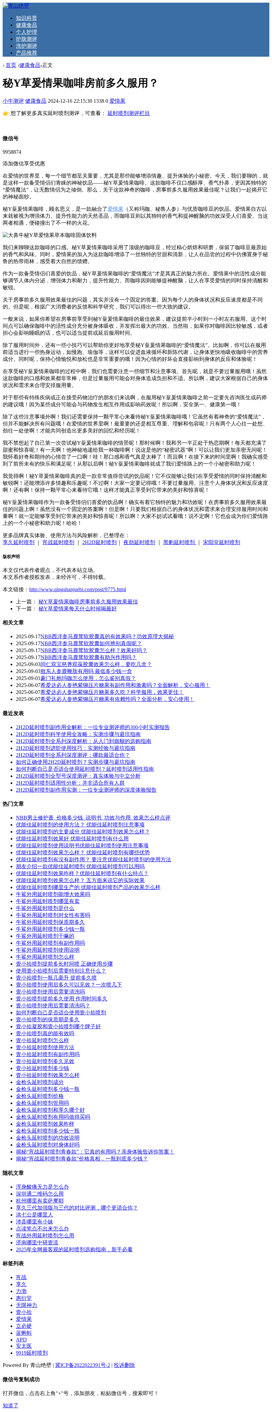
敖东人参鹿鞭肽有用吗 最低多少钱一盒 (86, 671)
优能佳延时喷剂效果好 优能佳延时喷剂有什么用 (72, 838)
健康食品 (26, 25)
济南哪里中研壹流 (37, 1242)
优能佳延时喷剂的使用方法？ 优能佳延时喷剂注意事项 (80, 824)
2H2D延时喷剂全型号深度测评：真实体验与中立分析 (78, 776)
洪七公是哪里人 (34, 1214)
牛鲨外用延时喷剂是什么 (45, 908)
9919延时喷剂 (32, 1353)
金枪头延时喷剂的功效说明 (48, 1138)
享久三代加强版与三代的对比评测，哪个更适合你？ (77, 1208)
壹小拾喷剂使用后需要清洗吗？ (53, 1005)
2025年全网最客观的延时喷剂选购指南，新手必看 (74, 1249)
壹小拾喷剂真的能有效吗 (45, 1033)
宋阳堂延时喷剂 (221, 542)
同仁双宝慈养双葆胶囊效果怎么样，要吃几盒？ (96, 664)
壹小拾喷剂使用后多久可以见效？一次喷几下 (69, 985)
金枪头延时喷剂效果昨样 (45, 1124)
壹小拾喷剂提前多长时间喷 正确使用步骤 (64, 964)
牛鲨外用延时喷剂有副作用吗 (50, 943)
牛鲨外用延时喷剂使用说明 (48, 950)
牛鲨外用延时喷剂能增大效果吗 (53, 894)
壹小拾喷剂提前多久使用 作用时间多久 (61, 998)
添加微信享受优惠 (24, 163)
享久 (21, 1284)
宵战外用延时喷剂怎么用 (45, 1235)
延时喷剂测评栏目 (128, 113)
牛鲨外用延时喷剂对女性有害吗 (53, 915)
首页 (11, 65)
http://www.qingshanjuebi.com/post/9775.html (77, 589)
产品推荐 (26, 53)
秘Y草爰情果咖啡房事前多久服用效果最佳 (88, 601)
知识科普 (26, 18)
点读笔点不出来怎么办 (42, 1228)
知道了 (11, 1405)
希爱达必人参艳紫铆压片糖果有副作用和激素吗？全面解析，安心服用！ (125, 685)
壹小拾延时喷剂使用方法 (45, 1047)
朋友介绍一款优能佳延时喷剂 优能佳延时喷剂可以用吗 (80, 866)
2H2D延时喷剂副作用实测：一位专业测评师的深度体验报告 (86, 790)
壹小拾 (24, 1312)
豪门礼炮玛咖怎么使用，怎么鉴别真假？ (88, 678)
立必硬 (24, 1326)
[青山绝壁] (16, 6)
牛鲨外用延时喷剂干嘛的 (45, 936)
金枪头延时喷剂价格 (40, 1096)
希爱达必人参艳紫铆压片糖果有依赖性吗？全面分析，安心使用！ (117, 699)
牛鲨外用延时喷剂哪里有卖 (48, 901)
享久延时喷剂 (18, 542)
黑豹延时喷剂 (179, 542)
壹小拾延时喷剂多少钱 (42, 1068)
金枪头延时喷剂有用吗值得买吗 (53, 1117)
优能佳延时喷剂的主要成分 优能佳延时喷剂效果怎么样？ (83, 831)
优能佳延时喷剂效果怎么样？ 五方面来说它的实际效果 (80, 880)
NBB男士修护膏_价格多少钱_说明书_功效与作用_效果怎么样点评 (93, 817)
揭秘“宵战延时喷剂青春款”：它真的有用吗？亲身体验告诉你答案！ (95, 1152)
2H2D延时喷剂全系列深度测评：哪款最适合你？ (73, 755)
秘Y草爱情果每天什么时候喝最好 (77, 608)
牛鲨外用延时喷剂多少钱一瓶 (50, 929)
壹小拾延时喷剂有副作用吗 (48, 1054)
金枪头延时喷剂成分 (40, 1082)
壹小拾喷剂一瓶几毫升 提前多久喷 (56, 978)
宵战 (21, 1277)
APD (21, 1339)
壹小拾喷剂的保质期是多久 (48, 1019)
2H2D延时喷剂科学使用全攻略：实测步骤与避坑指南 (78, 734)
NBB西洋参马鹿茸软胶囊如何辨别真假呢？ (91, 643)
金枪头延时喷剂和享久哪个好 (50, 1110)
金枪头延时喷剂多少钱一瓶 (48, 1089)
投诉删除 (124, 1365)
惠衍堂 (24, 1298)
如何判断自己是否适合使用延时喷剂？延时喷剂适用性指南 (85, 769)
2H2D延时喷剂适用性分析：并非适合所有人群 (70, 783)
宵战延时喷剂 (58, 542)
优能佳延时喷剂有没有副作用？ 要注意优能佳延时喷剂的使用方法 (93, 859)
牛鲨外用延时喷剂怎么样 (45, 957)
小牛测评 (13, 101)
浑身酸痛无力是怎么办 (42, 1187)
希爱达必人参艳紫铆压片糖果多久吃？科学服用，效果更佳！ (112, 692)
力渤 (21, 1291)
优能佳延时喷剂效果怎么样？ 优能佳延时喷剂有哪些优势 (83, 852)
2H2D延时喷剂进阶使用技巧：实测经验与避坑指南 (75, 748)
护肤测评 (26, 39)
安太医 (24, 1346)
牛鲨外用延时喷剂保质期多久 (50, 922)
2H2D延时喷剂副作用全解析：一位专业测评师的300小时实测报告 (93, 727)
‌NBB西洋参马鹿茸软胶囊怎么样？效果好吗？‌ (93, 650)
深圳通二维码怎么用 (40, 1194)
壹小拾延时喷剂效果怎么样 (48, 1075)
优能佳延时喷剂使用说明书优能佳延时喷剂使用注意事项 (82, 845)
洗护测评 (26, 46)
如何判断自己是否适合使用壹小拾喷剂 (61, 1012)
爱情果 (117, 101)
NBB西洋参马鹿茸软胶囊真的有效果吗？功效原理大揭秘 (107, 636)
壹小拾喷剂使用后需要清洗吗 (50, 991)
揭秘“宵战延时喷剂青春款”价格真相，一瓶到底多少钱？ (82, 1158)
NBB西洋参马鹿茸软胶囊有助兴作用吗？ (88, 657)
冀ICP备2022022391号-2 (82, 1365)
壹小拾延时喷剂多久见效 (45, 1061)
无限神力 (26, 1305)
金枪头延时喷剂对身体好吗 (48, 1145)
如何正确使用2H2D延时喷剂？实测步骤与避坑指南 (75, 762)
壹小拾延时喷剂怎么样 (42, 1040)
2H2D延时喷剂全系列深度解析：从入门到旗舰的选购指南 (83, 741)
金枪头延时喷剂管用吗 (42, 1103)
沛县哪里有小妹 (34, 1221)
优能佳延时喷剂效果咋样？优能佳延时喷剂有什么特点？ (82, 873)
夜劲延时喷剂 (139, 542)
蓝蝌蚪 (24, 1333)
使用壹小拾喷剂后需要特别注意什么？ (61, 971)
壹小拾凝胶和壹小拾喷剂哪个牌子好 (58, 1026)
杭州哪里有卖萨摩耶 (40, 1201)
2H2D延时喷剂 (99, 542)
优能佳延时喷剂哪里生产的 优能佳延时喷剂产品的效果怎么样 (88, 887)
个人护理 (26, 32)
